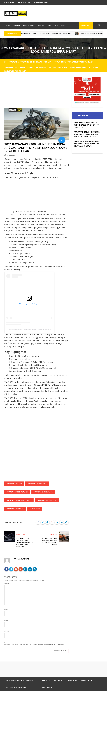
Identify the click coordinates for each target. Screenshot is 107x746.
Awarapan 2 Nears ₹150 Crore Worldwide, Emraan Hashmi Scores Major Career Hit (87, 134)
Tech (56, 25)
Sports (63, 25)
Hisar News (9, 3)
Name (7, 609)
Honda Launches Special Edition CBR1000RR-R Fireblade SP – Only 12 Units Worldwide (24, 543)
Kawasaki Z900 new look (43, 492)
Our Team (58, 680)
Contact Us (71, 680)
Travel (49, 25)
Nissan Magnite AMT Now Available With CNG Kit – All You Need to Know (49, 541)
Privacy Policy (87, 680)
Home (8, 25)
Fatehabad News (41, 3)
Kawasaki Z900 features (37, 483)
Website (7, 631)
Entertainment (28, 25)
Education (16, 25)
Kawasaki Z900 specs (15, 509)
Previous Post (21, 534)
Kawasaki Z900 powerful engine (19, 500)
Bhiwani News (24, 3)
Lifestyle (40, 25)
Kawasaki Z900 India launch (17, 492)
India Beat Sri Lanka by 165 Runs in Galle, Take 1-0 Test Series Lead (86, 125)
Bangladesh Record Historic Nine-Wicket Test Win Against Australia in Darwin (87, 143)
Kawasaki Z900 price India (46, 500)
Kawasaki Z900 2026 (14, 483)
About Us (46, 680)
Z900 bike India (34, 509)
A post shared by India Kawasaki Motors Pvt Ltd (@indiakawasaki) (29, 329)
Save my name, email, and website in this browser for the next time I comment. (34, 644)
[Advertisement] (36, 93)
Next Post (53, 534)
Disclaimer (47, 687)
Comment (8, 583)
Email (7, 620)
